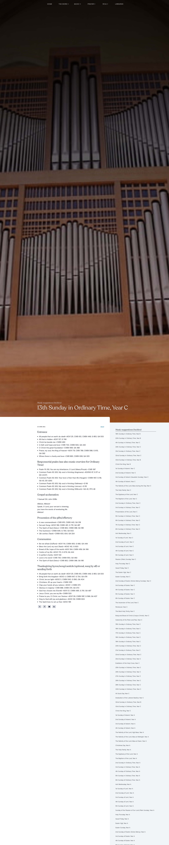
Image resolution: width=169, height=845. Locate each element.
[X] (39, 606)
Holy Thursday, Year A (122, 814)
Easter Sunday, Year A (122, 827)
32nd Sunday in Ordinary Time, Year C (128, 455)
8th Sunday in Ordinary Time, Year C (127, 529)
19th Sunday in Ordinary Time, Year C (128, 641)
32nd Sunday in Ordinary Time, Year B (128, 702)
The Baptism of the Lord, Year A (126, 758)
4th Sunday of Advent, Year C (125, 481)
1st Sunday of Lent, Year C (124, 537)
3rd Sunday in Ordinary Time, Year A (127, 767)
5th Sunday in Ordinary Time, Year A (127, 775)
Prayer (91, 4)
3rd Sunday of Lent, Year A (124, 797)
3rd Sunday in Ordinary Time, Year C (127, 507)
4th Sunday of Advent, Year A (125, 728)
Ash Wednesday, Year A (123, 784)
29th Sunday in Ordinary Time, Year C (128, 685)
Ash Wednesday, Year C (123, 533)
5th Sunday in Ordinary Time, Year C (127, 516)
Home (49, 4)
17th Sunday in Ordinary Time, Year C (128, 633)
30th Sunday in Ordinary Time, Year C (128, 689)
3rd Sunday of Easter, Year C (125, 585)
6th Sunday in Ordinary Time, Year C (127, 520)
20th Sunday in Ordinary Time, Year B (128, 438)
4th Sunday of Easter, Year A (125, 840)
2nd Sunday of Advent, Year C (125, 473)
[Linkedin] (54, 606)
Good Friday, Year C (122, 568)
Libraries (119, 4)
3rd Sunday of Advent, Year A (125, 724)
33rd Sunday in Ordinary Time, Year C (128, 706)
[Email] (49, 606)
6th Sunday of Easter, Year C (125, 598)
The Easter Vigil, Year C (123, 572)
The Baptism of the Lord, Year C (126, 499)
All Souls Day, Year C (122, 693)
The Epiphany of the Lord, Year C (126, 494)
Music (77, 4)
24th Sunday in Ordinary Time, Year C (128, 447)
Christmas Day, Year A (122, 745)
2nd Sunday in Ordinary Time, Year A (127, 762)
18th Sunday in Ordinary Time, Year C (128, 637)
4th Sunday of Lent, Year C (124, 550)
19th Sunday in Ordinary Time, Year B (127, 434)
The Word (63, 4)
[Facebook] (44, 606)
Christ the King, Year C (123, 711)
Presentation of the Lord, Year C (126, 512)
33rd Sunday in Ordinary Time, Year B (128, 460)
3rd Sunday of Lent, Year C (124, 546)
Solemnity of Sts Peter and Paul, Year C (129, 620)
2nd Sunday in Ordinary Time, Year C (127, 503)
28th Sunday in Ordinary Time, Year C (128, 680)
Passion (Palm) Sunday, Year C (125, 559)
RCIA (105, 4)
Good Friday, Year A (122, 819)
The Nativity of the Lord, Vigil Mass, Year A (129, 732)
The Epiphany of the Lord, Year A (126, 754)
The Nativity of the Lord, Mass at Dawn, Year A (131, 741)
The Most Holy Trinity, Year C (125, 611)
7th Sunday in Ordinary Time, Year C (127, 525)
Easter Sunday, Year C (122, 576)
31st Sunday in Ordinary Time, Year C (128, 451)
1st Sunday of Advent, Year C (125, 468)
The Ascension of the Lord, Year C (127, 602)
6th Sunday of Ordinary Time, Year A (127, 780)
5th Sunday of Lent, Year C (124, 555)
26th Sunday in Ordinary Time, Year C (128, 672)
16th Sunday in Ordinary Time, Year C (128, 628)
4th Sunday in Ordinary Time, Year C (127, 442)
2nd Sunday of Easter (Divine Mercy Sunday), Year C (133, 581)
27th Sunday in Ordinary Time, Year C (128, 676)
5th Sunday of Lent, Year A (124, 806)
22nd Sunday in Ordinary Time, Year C (128, 654)
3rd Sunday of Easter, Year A (125, 836)
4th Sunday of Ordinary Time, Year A (128, 771)
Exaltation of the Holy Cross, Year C (127, 663)
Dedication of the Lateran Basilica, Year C (129, 698)
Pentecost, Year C (121, 607)
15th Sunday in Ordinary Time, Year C (128, 624)
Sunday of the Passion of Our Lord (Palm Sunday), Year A (134, 810)
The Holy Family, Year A (123, 749)
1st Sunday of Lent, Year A (124, 788)
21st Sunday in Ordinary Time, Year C (127, 650)
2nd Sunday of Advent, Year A (125, 719)
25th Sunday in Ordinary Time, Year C (128, 667)
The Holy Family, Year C (123, 490)
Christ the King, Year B (123, 464)
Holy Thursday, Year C (122, 563)
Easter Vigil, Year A (121, 823)
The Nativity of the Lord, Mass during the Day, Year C (133, 486)
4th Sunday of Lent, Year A (124, 801)
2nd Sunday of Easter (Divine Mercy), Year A (130, 832)
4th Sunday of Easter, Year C (125, 589)
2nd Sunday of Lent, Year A (124, 793)
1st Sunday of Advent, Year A (125, 715)
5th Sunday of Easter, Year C (125, 594)
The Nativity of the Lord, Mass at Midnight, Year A (132, 737)
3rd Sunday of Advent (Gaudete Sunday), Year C (131, 477)
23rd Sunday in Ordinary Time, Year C (128, 659)
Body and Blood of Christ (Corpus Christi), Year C (132, 615)
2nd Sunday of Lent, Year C (124, 542)
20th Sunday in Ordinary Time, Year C (128, 646)
